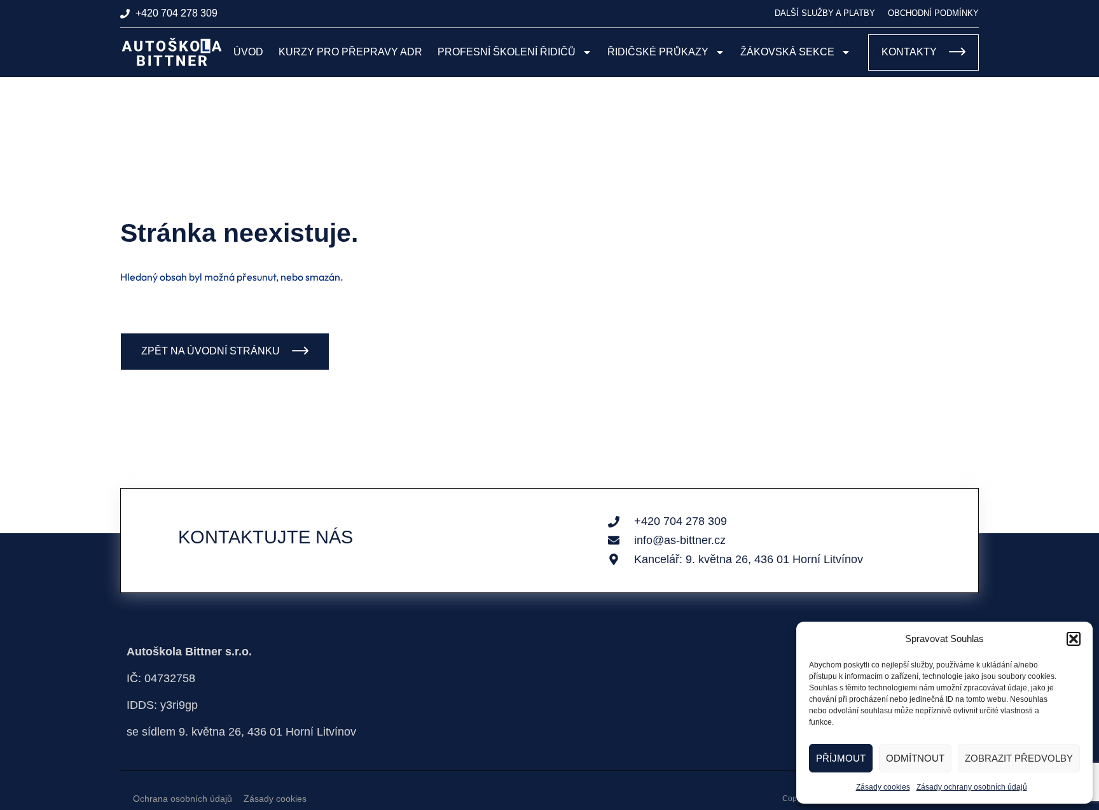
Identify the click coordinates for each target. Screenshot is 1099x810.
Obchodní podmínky (933, 13)
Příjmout (841, 758)
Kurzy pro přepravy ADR (350, 51)
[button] (1073, 638)
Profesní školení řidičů (507, 51)
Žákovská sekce (787, 51)
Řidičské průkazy (657, 51)
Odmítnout (915, 758)
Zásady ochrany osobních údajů (971, 787)
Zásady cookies (883, 787)
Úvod (248, 51)
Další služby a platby (825, 13)
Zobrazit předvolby (1019, 758)
